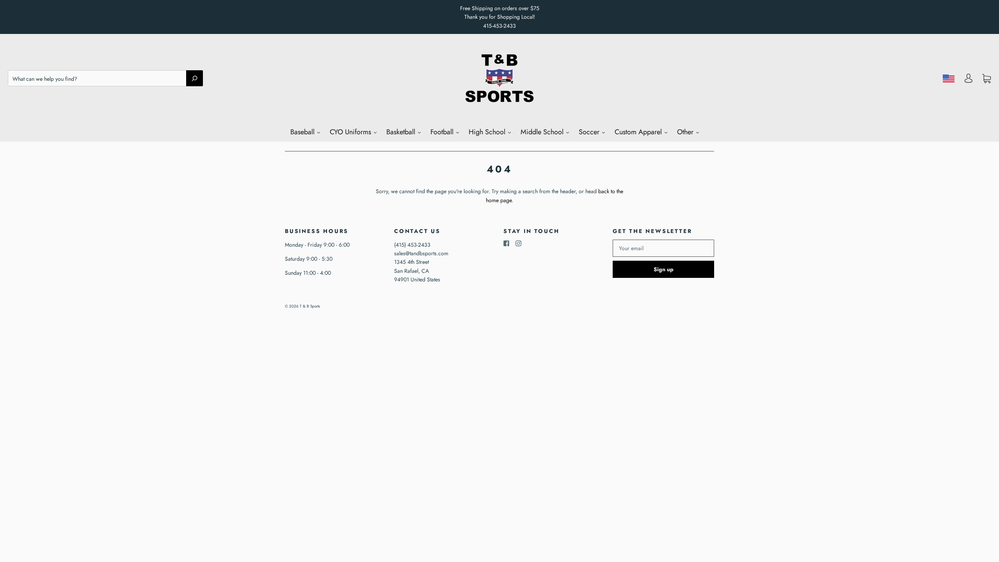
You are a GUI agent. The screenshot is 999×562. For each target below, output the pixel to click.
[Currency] (949, 78)
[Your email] (663, 248)
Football (442, 132)
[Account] (968, 80)
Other (686, 132)
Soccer (590, 132)
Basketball (401, 132)
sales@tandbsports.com (421, 253)
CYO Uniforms (351, 132)
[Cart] (986, 78)
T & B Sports (310, 306)
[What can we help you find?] (105, 79)
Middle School (543, 132)
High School (488, 132)
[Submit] (194, 78)
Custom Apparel (639, 132)
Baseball (303, 132)
